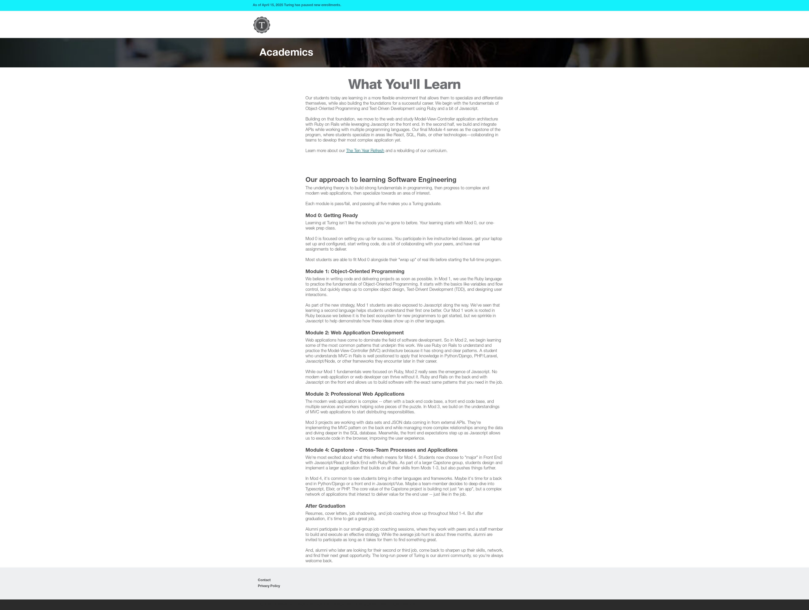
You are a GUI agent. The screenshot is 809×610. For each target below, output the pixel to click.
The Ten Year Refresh (365, 151)
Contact (264, 580)
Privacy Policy (269, 586)
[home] (262, 25)
